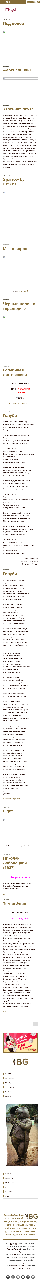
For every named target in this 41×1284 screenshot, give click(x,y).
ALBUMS (8, 1096)
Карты (9, 1224)
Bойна (14, 1215)
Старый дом (12, 1234)
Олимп (24, 1228)
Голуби (10, 415)
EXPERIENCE (10, 1178)
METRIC (8, 1083)
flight (8, 811)
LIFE (6, 1187)
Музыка (16, 1228)
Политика (14, 1231)
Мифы (8, 1228)
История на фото (27, 1221)
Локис (24, 1224)
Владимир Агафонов (11, 799)
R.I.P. (7, 1218)
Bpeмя (7, 1215)
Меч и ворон (15, 248)
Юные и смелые (27, 1234)
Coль (21, 1215)
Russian (20, 1268)
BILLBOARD (9, 1078)
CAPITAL (8, 1074)
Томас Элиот (15, 903)
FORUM (8, 1196)
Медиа (31, 1224)
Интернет (13, 1221)
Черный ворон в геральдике (19, 306)
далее (5, 1011)
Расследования (27, 1231)
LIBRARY (8, 1174)
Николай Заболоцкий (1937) (15, 863)
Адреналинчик (17, 70)
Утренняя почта (18, 109)
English (13, 1268)
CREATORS (9, 1087)
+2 (20, 58)
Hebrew (27, 1268)
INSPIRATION (10, 1191)
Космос (16, 1224)
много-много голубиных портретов (20, 403)
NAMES (8, 1092)
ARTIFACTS (9, 1183)
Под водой (13, 23)
